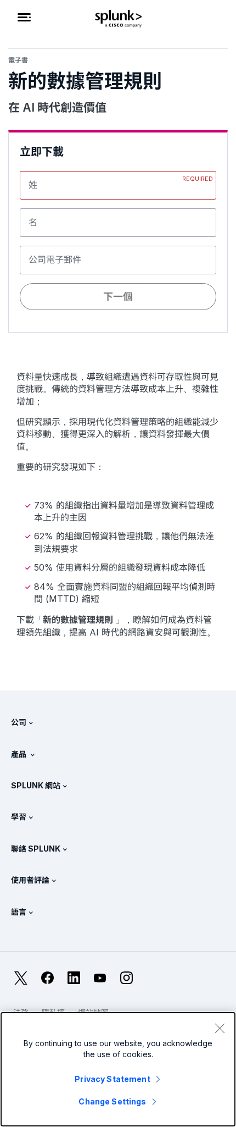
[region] (118, 1069)
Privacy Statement (112, 1079)
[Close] (219, 1028)
